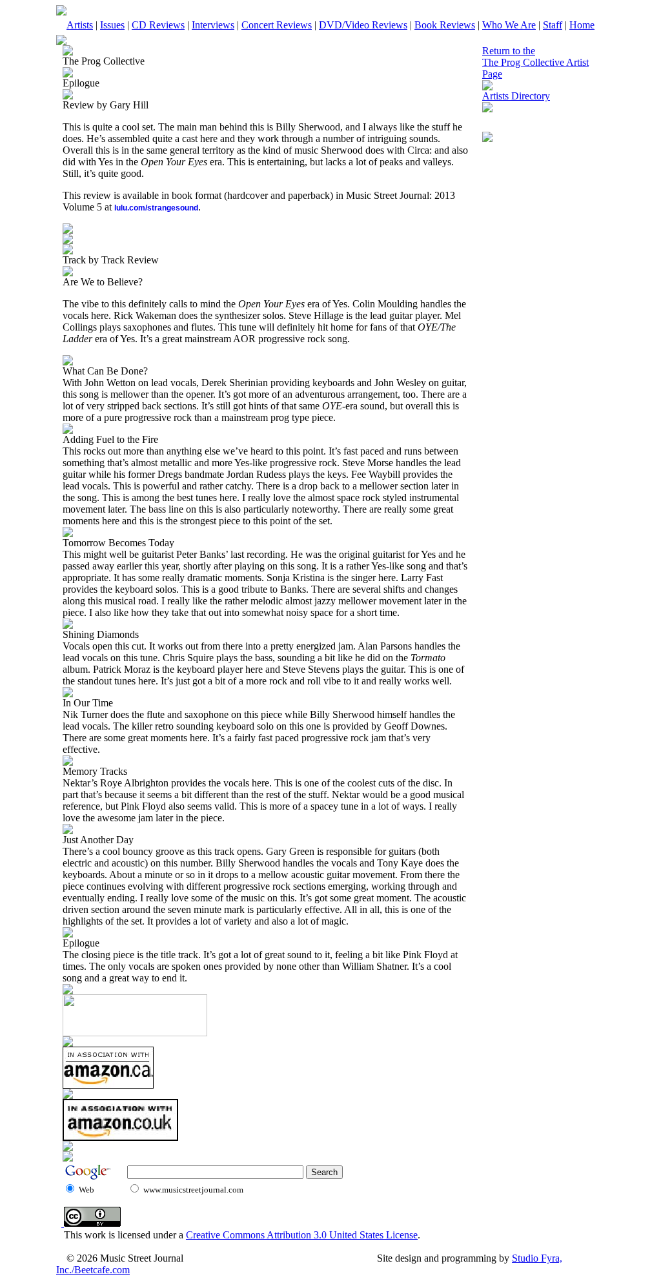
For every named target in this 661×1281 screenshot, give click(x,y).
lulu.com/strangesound (156, 207)
